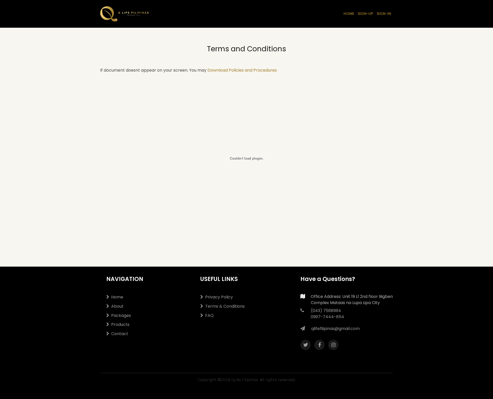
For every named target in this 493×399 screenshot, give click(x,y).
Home (117, 297)
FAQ (209, 315)
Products (120, 324)
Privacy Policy (219, 297)
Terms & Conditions (225, 306)
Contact (119, 334)
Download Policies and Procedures (242, 70)
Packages (121, 315)
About (117, 306)
